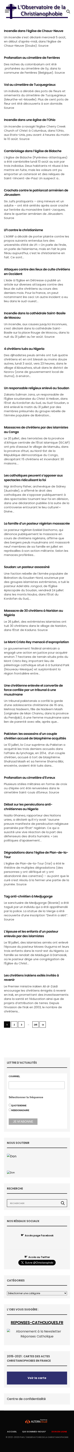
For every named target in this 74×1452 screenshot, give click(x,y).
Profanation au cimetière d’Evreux (29, 777)
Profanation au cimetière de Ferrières (32, 57)
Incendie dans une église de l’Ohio (29, 120)
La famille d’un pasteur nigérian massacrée (37, 523)
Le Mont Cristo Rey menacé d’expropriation (36, 642)
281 (35, 1024)
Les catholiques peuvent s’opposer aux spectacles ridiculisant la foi (33, 477)
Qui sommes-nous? (34, 1431)
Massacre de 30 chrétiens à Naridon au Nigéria (33, 612)
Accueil (12, 1431)
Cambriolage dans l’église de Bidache (32, 151)
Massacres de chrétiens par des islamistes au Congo (36, 429)
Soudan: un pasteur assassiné (27, 567)
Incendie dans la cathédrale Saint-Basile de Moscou (35, 315)
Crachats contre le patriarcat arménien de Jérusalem (36, 192)
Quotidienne (18, 1105)
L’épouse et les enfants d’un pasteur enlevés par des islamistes (31, 933)
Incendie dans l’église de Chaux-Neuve (33, 31)
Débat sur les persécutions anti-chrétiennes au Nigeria (28, 806)
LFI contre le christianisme (23, 230)
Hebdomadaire (20, 1110)
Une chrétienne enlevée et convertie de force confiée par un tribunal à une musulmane (33, 690)
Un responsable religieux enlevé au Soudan (36, 388)
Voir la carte (37, 1378)
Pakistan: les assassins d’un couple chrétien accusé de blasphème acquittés (35, 735)
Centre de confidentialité (26, 1399)
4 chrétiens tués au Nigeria (24, 348)
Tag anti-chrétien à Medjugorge (28, 896)
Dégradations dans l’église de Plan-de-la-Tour (36, 854)
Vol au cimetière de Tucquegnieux (29, 84)
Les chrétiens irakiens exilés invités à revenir (31, 977)
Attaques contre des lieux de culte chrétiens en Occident (37, 271)
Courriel (14, 1076)
